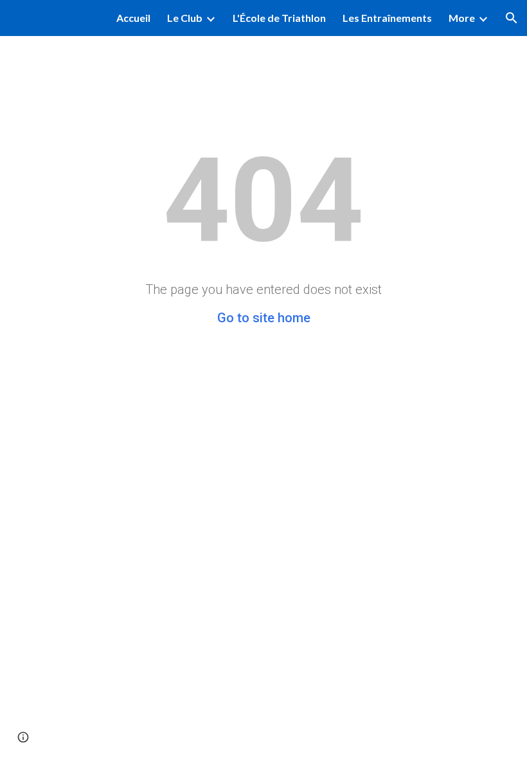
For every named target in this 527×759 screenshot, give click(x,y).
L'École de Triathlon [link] (279, 18)
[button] (511, 18)
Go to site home (263, 317)
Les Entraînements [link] (387, 18)
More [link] (462, 18)
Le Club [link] (184, 18)
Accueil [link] (133, 18)
